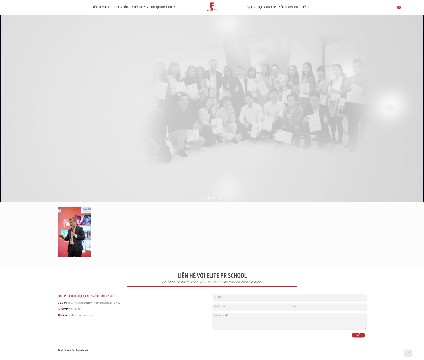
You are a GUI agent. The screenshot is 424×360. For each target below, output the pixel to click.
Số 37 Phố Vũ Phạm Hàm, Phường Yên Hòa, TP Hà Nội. (94, 303)
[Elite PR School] (212, 7)
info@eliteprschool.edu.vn (80, 315)
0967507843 (75, 309)
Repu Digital (81, 350)
